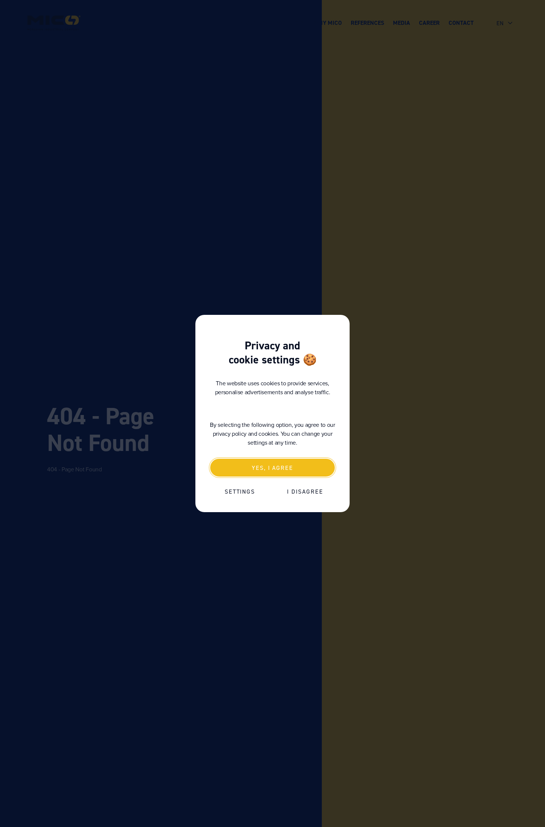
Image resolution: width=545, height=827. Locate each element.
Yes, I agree (272, 467)
